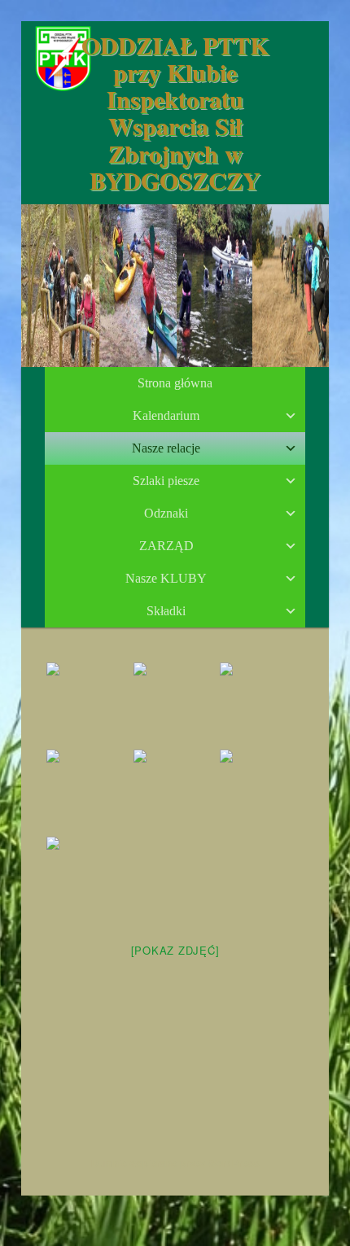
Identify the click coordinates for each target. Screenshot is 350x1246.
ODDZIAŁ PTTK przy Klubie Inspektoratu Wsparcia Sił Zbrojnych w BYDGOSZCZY (175, 112)
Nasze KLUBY (166, 578)
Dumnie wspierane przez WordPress (175, 1163)
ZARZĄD (166, 546)
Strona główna (175, 383)
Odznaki (166, 513)
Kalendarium (166, 415)
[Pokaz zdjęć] (175, 950)
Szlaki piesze (166, 480)
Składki (166, 611)
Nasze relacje (166, 448)
